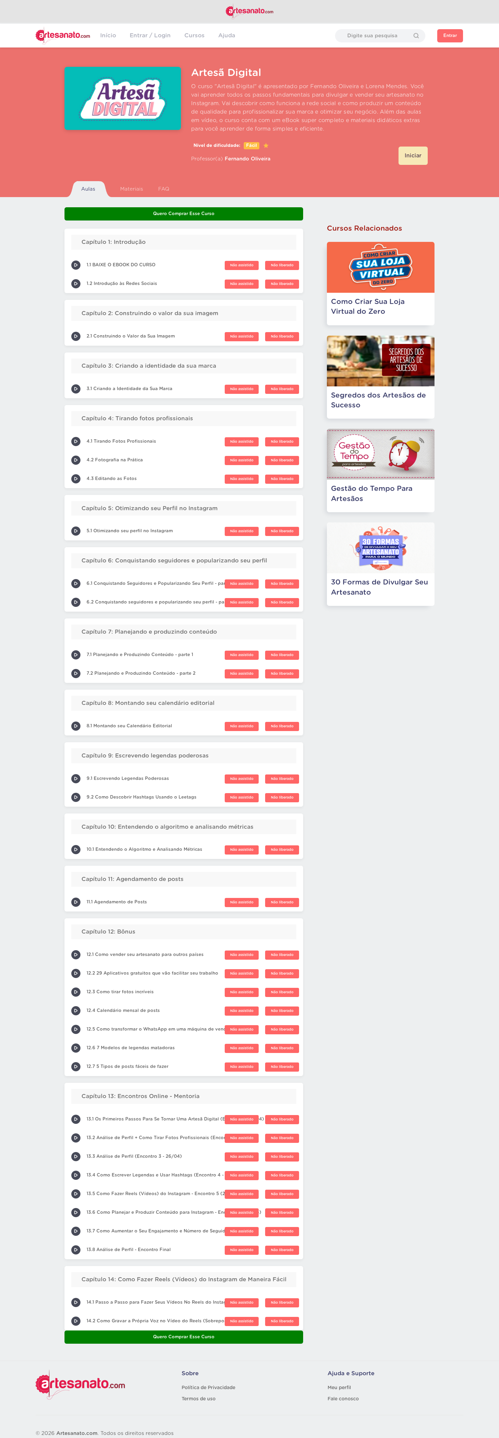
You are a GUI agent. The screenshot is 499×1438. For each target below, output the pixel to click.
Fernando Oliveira (248, 158)
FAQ (163, 189)
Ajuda (226, 35)
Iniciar (413, 155)
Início (108, 35)
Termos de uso (199, 1399)
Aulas (88, 189)
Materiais (131, 189)
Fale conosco (343, 1399)
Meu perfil (339, 1387)
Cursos (194, 35)
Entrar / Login (150, 35)
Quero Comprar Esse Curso (184, 214)
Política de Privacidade (208, 1387)
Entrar (450, 36)
